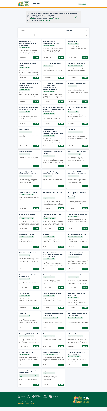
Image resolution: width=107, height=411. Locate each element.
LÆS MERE (36, 57)
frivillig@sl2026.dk (54, 18)
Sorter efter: (22, 35)
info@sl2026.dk (21, 403)
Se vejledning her (45, 20)
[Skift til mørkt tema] (88, 3)
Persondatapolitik (30, 403)
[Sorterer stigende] (36, 35)
